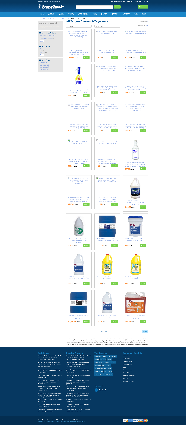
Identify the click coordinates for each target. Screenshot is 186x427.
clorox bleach (98, 362)
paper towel (98, 374)
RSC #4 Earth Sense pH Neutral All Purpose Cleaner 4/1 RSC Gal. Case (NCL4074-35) (135, 316)
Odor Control (95, 14)
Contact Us (138, 1)
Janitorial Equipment (71, 14)
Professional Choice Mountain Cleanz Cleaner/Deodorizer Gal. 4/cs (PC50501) (79, 240)
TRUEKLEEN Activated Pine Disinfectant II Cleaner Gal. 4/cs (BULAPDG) (135, 202)
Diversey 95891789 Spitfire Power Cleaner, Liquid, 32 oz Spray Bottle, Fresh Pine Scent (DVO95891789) (107, 199)
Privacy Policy (126, 373)
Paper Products (61, 14)
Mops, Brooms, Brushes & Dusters (83, 14)
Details (86, 57)
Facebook (102, 390)
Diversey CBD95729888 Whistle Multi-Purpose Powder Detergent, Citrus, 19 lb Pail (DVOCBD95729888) (107, 87)
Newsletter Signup (128, 370)
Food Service (136, 14)
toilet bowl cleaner (108, 374)
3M (40, 48)
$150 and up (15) (44, 69)
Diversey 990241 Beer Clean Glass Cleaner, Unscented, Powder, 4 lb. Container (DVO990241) (49, 382)
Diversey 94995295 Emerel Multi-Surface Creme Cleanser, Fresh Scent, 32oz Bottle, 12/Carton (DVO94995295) (135, 164)
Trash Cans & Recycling (114, 14)
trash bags (98, 365)
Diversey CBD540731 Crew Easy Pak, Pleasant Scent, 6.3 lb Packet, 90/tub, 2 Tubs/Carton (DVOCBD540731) (135, 126)
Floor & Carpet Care (51, 14)
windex (109, 359)
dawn (103, 365)
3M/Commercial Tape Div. (47, 35)
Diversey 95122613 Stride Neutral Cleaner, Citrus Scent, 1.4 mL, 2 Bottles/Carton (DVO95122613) (49, 388)
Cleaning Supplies (42, 14)
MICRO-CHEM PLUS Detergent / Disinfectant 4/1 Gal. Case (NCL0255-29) (50, 410)
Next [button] (144, 331)
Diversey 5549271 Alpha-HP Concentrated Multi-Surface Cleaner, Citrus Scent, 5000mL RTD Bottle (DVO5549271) (49, 364)
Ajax (41, 50)
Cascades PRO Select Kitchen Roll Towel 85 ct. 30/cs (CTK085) (50, 376)
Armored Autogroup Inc (46, 38)
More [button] (41, 41)
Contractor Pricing (127, 361)
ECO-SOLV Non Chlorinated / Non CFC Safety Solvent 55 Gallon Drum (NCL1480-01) (78, 316)
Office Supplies (144, 14)
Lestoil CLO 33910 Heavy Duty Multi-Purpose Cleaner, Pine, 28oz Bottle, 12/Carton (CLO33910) (79, 126)
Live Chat (145, 1)
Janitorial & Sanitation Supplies (46, 19)
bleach (104, 356)
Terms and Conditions (128, 381)
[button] (147, 21)
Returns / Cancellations (129, 375)
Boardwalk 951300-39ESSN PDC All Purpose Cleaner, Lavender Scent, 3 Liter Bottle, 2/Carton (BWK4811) (107, 161)
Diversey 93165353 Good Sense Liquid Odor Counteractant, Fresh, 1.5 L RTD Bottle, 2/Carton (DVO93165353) (50, 370)
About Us (125, 356)
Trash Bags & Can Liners (126, 14)
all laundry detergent (100, 368)
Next (147, 25)
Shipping (125, 378)
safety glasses (99, 371)
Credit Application (127, 364)
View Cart (130, 1)
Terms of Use (73, 421)
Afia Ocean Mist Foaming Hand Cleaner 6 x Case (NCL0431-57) (49, 405)
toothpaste (103, 359)
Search (117, 7)
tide (109, 356)
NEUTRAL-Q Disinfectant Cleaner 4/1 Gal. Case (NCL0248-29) (50, 400)
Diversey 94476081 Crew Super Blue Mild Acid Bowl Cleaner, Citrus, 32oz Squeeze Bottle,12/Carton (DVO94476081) (50, 357)
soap (114, 362)
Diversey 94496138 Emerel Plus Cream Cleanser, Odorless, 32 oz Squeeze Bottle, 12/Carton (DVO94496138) (78, 199)
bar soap (114, 356)
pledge (109, 368)
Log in (113, 1)
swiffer (108, 365)
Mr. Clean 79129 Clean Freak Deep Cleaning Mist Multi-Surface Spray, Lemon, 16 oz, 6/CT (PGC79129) (78, 90)
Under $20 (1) (43, 62)
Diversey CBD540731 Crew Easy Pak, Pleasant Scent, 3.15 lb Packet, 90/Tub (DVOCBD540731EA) (79, 161)
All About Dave (127, 358)
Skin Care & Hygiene (103, 14)
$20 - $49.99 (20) (44, 64)
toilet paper (98, 356)
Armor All (42, 52)
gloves (97, 359)
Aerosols (42, 37)
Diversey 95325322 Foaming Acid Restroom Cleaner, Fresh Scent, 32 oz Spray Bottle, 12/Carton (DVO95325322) (49, 395)
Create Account (120, 1)
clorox (105, 371)
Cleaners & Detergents (63, 19)
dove (110, 371)
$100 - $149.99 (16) (45, 67)
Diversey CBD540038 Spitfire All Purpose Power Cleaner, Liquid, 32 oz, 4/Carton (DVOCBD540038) (135, 87)
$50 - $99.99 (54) (44, 66)
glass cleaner (107, 362)
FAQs (124, 367)
